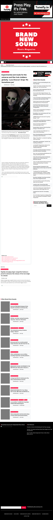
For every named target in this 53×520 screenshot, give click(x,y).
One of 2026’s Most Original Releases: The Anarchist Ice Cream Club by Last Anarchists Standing (42, 94)
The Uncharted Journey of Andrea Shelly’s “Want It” (19, 331)
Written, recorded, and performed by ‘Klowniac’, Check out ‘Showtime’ (19, 319)
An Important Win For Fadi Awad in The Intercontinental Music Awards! (20, 379)
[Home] (2, 62)
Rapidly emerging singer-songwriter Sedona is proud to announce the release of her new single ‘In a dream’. (15, 273)
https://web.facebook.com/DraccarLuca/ (10, 258)
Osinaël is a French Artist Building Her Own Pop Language (38, 427)
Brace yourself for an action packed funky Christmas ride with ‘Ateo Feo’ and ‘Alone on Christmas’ (20, 343)
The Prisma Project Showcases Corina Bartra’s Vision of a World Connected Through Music (40, 106)
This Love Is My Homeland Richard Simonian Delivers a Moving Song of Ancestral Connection (42, 163)
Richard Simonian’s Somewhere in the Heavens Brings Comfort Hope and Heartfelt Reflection (42, 168)
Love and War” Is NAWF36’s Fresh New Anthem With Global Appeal (20, 402)
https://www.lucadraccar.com (7, 256)
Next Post (3, 266)
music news (21, 328)
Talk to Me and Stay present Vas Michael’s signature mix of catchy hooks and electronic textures (41, 158)
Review (25, 399)
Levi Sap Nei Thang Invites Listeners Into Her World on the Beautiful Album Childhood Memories (41, 146)
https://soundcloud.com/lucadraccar (9, 259)
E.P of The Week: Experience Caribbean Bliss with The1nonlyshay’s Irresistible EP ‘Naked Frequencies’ (42, 196)
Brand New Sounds (5, 71)
